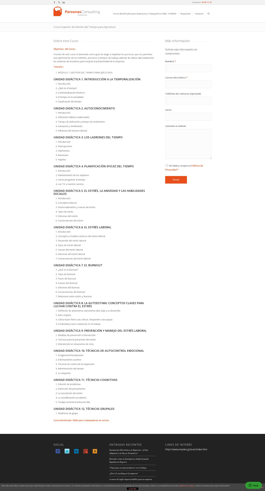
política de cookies (187, 486)
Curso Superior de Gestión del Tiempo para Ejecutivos (85, 27)
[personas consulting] (77, 14)
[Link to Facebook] (54, 2)
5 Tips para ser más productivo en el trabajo (128, 467)
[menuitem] (144, 14)
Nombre (170, 61)
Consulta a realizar (175, 125)
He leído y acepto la (184, 167)
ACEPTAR (132, 489)
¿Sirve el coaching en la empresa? (123, 473)
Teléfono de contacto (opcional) (183, 93)
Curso (168, 109)
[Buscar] (208, 14)
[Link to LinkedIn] (63, 2)
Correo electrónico (176, 77)
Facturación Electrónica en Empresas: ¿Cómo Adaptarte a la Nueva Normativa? (128, 451)
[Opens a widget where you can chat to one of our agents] (253, 485)
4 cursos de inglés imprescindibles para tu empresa (130, 479)
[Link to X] (59, 2)
